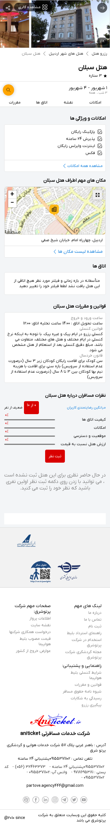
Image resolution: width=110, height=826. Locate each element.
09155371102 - (92, 777)
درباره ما (95, 613)
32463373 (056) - (28, 767)
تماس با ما (93, 619)
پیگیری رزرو (92, 705)
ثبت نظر (55, 456)
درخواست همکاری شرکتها (30, 632)
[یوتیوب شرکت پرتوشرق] (83, 799)
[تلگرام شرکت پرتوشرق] (64, 799)
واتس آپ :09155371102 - (47, 772)
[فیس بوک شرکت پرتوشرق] (35, 799)
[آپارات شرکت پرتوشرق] (26, 799)
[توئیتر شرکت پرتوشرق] (74, 799)
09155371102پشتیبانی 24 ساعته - (76, 767)
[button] (54, 210)
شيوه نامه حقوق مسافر (82, 691)
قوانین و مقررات (88, 684)
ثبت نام (95, 626)
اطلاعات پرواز (40, 618)
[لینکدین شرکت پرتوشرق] (45, 799)
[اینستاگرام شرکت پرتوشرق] (55, 799)
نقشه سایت (41, 625)
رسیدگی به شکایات (86, 698)
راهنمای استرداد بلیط (84, 633)
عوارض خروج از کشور (33, 651)
